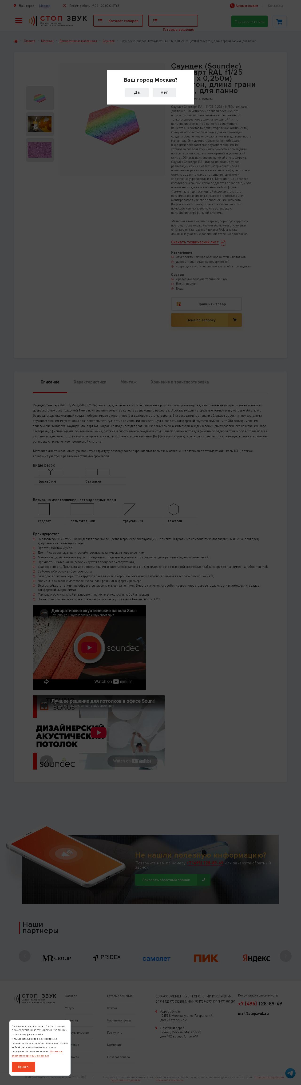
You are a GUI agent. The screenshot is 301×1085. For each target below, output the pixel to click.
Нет (164, 92)
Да (137, 92)
